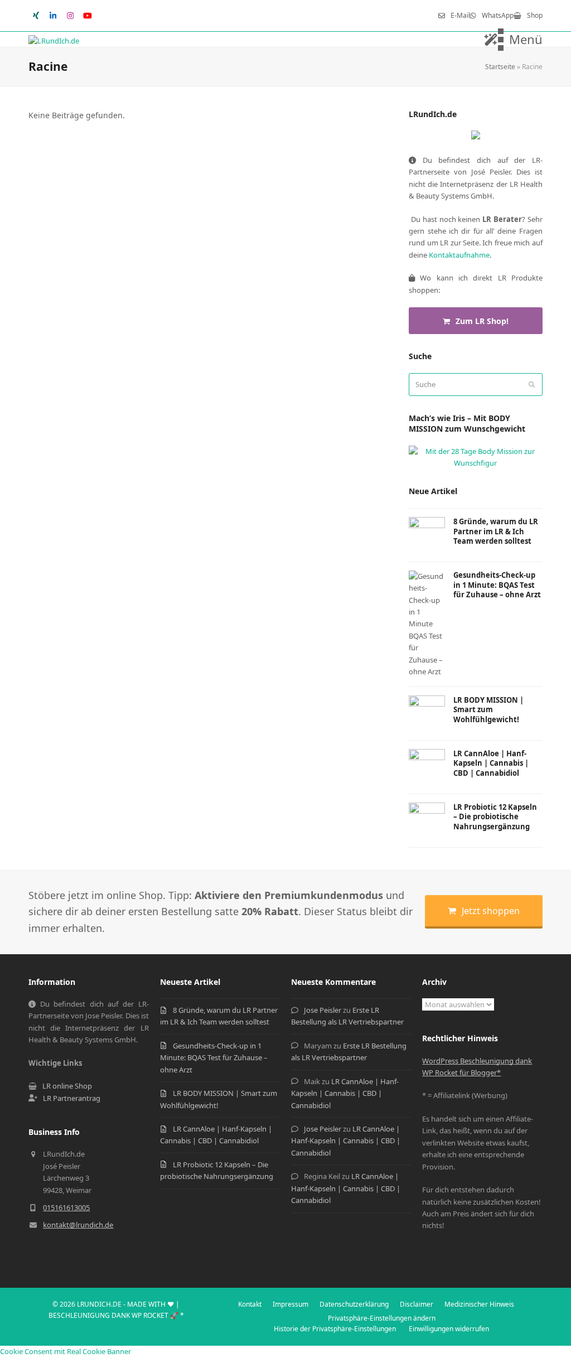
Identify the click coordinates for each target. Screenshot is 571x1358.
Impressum (290, 1304)
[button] (520, 39)
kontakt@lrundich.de (78, 1225)
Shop (535, 15)
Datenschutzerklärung (354, 1304)
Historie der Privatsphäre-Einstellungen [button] (335, 1328)
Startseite (500, 66)
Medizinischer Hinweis (479, 1304)
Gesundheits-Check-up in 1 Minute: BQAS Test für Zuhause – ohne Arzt (214, 1058)
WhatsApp (498, 15)
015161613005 (66, 1207)
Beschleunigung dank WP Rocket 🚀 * (116, 1315)
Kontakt (250, 1304)
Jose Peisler (322, 1010)
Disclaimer (416, 1304)
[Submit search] (532, 384)
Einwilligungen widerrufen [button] (449, 1328)
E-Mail (460, 15)
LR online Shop (67, 1086)
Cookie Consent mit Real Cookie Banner (65, 1351)
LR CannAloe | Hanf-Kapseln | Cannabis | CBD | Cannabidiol (345, 1093)
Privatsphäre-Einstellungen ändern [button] (381, 1318)
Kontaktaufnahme (459, 255)
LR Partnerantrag (71, 1098)
